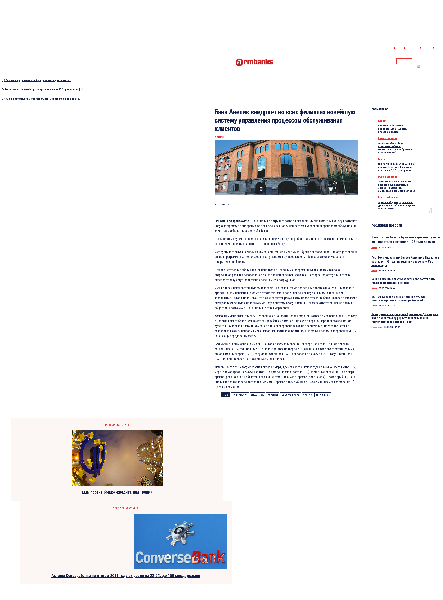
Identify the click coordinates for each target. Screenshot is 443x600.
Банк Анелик (239, 394)
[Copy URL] (339, 204)
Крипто (382, 120)
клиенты (273, 394)
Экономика (376, 327)
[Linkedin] (441, 61)
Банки (219, 137)
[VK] (326, 204)
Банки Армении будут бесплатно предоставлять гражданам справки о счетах (403, 280)
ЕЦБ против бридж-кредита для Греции (117, 492)
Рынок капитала (387, 138)
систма (307, 394)
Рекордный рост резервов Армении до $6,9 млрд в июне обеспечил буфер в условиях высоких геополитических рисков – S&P (404, 318)
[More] (352, 204)
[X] (289, 204)
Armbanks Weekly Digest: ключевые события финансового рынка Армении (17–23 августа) (395, 148)
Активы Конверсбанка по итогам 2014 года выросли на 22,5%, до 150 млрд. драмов (125, 575)
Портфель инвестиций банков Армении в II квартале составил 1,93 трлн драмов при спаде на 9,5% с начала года (405, 261)
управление (323, 394)
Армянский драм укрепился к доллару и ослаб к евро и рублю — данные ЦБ (396, 205)
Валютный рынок (388, 197)
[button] (416, 61)
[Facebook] (428, 61)
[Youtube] (437, 61)
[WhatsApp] (302, 204)
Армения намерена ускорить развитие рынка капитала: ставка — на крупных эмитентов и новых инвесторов (396, 186)
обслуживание (290, 394)
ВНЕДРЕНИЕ (257, 394)
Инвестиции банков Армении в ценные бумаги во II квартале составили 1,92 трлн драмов (396, 167)
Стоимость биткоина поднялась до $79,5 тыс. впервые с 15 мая (392, 128)
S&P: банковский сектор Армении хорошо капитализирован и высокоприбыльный (398, 298)
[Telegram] (432, 61)
